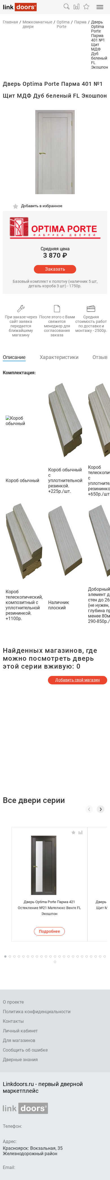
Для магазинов (19, 1040)
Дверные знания (20, 1059)
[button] (100, 809)
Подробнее (49, 931)
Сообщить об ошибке (25, 1050)
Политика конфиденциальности (37, 1011)
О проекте (13, 1002)
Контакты (13, 1021)
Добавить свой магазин (77, 680)
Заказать (55, 269)
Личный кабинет (20, 1031)
